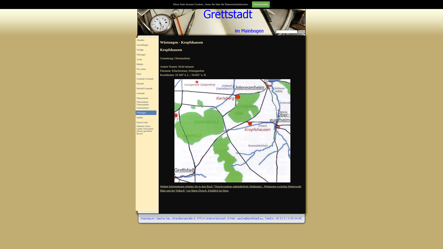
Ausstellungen (142, 45)
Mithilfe (140, 64)
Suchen (302, 32)
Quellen (140, 117)
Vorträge (140, 50)
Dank (139, 74)
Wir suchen (141, 69)
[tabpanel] (232, 42)
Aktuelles (140, 40)
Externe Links (142, 122)
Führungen (141, 54)
